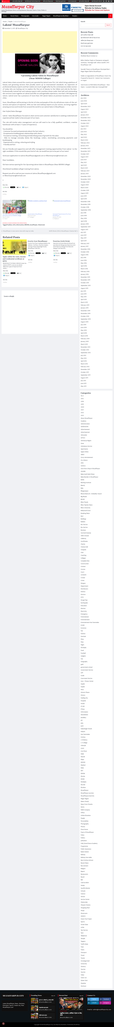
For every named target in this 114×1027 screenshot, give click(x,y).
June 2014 (84, 327)
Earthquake (84, 603)
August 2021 (84, 157)
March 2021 (84, 168)
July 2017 (83, 232)
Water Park (84, 980)
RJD (82, 880)
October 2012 (85, 350)
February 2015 (85, 305)
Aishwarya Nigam (86, 441)
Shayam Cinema (85, 905)
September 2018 (86, 210)
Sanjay (83, 885)
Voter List (84, 978)
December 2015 (85, 277)
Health (83, 684)
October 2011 (85, 372)
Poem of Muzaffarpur (87, 832)
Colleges (83, 558)
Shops (82, 910)
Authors (83, 466)
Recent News (14, 16)
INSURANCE (84, 715)
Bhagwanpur (84, 491)
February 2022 (85, 143)
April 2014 (84, 333)
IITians (83, 709)
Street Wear (84, 924)
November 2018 (85, 204)
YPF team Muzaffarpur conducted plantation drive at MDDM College (12, 214)
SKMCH (83, 916)
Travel (82, 955)
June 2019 (84, 196)
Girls (14, 225)
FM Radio (83, 648)
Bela (82, 488)
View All (53, 995)
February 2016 (85, 271)
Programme (84, 846)
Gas (82, 659)
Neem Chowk (85, 801)
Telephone (84, 936)
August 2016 (84, 255)
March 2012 (84, 364)
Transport (84, 952)
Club (82, 552)
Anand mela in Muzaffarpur (35, 214)
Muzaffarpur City (18, 7)
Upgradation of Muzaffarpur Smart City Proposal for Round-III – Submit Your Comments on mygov (96, 78)
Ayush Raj (42, 1002)
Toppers (83, 941)
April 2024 (84, 104)
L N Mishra (84, 740)
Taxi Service (84, 930)
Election (83, 608)
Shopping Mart (85, 908)
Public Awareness (86, 849)
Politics (83, 838)
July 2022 (83, 129)
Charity (83, 544)
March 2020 (84, 188)
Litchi (82, 748)
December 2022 (85, 118)
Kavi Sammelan (85, 734)
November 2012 (85, 347)
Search (83, 21)
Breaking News (85, 513)
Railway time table (86, 857)
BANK (82, 480)
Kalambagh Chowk (86, 729)
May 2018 (84, 218)
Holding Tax (84, 698)
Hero (82, 689)
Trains (82, 950)
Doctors (83, 594)
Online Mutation (86, 815)
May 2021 (84, 162)
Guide (82, 675)
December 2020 (86, 176)
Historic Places (85, 692)
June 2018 (84, 215)
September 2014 (86, 319)
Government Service (87, 670)
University (84, 964)
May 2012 (84, 358)
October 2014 (85, 316)
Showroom (41, 225)
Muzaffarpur (84, 790)
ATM (82, 463)
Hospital (83, 701)
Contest (83, 566)
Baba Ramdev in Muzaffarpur (89, 477)
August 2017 (84, 229)
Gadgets (83, 656)
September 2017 (86, 227)
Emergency (84, 614)
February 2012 (85, 367)
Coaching (83, 555)
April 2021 (84, 165)
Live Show (84, 751)
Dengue (83, 583)
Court (82, 572)
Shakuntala (84, 902)
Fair (82, 631)
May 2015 (84, 297)
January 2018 (85, 224)
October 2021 (85, 154)
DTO (82, 597)
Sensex (83, 896)
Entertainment (85, 620)
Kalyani (83, 731)
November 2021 (85, 151)
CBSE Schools (85, 536)
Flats (82, 642)
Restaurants (84, 874)
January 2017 (84, 246)
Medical (83, 765)
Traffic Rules (84, 944)
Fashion (10, 223)
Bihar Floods (84, 502)
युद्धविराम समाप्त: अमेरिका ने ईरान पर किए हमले (71, 1014)
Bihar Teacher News (87, 505)
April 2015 (84, 299)
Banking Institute (86, 482)
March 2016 (84, 269)
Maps (82, 759)
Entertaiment (85, 617)
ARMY (82, 454)
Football (83, 653)
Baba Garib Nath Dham (88, 474)
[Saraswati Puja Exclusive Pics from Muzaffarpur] (64, 206)
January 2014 (85, 341)
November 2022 (86, 120)
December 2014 (85, 311)
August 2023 (84, 109)
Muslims (83, 787)
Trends (83, 958)
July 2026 (83, 98)
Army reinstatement (87, 457)
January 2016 (85, 274)
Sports (83, 922)
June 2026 (84, 101)
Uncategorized (85, 961)
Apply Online (84, 452)
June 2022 (84, 132)
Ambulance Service (86, 446)
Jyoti (82, 726)
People (25, 223)
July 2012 (83, 355)
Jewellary (83, 717)
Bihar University (85, 508)
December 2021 (85, 148)
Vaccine (83, 969)
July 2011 (83, 381)
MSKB (82, 779)
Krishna (83, 737)
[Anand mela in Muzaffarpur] (39, 206)
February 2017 (85, 243)
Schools (83, 891)
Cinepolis (83, 550)
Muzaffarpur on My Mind (60, 16)
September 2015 (86, 285)
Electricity (84, 611)
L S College (84, 743)
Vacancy (83, 966)
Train (82, 947)
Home (5, 16)
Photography (25, 16)
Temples (74, 16)
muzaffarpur (33, 225)
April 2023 (84, 112)
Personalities (84, 821)
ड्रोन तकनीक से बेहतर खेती (64, 1)
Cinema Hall (84, 547)
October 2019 (85, 190)
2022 (82, 413)
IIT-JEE (83, 706)
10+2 (82, 396)
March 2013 (84, 344)
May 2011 (83, 386)
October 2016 (85, 252)
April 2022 (84, 137)
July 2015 (83, 291)
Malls (82, 754)
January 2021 (85, 174)
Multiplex (83, 782)
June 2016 (84, 260)
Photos (83, 827)
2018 (82, 401)
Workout (83, 986)
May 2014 (84, 330)
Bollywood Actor (86, 510)
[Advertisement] (40, 42)
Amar (82, 443)
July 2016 (83, 257)
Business (5, 223)
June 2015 (84, 294)
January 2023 (85, 115)
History (83, 695)
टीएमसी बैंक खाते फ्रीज (43, 1007)
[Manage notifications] (3, 1023)
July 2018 (83, 213)
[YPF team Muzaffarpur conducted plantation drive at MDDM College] (14, 206)
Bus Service (84, 524)
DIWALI (83, 592)
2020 (82, 407)
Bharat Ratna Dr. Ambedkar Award (91, 494)
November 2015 (85, 280)
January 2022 (85, 146)
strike (82, 927)
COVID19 (83, 575)
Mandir (83, 757)
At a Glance (84, 460)
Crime (82, 580)
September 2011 (85, 375)
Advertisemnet (85, 432)
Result (82, 877)
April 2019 (84, 199)
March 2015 (84, 302)
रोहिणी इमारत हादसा (43, 1015)
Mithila (83, 773)
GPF (82, 673)
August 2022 (85, 126)
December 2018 (85, 201)
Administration (85, 424)
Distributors (84, 589)
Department (84, 586)
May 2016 (84, 263)
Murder (83, 785)
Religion (83, 868)
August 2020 (85, 185)
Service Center (85, 899)
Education (84, 606)
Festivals (83, 636)
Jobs (82, 723)
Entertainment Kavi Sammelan (90, 622)
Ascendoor (63, 1024)
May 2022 (84, 134)
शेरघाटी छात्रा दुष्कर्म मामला (40, 1)
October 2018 (85, 207)
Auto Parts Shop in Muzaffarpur (90, 468)
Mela (82, 768)
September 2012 (86, 353)
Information (15, 223)
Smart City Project (86, 919)
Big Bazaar (84, 496)
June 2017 (83, 235)
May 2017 (83, 238)
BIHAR (83, 499)
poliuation (84, 841)
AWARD (83, 471)
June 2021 (84, 160)
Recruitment (84, 866)
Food (82, 650)
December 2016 (85, 249)
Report (83, 871)
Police (82, 835)
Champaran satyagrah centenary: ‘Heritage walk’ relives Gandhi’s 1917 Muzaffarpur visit (95, 63)
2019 (82, 404)
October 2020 (85, 182)
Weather (83, 983)
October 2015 (85, 283)
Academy (83, 421)
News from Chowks (87, 804)
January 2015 (84, 308)
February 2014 (85, 339)
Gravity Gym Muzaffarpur (37, 241)
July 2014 (83, 325)
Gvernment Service (86, 678)
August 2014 (84, 322)
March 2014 (84, 336)
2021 (82, 410)
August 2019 (84, 193)
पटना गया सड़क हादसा (52, 1)
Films (82, 639)
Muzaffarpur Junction (87, 793)
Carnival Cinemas (86, 533)
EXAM (82, 625)
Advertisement (85, 429)
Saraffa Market (85, 888)
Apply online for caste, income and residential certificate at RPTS (14, 259)
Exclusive (83, 628)
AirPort (83, 438)
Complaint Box (85, 561)
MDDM (21, 223)
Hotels (83, 703)
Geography (84, 661)
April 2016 (84, 266)
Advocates (84, 435)
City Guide (35, 16)
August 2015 (84, 288)
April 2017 (84, 241)
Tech (82, 933)
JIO (82, 720)
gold (82, 664)
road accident (85, 882)
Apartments (84, 449)
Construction (85, 564)
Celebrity (83, 538)
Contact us (94, 56)
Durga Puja (84, 600)
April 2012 (84, 361)
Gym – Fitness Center (87, 681)
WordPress (77, 1024)
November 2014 (85, 313)
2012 (82, 399)
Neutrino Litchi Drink (61, 241)
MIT (82, 771)
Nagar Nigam (46, 16)
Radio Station (85, 852)
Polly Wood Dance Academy (89, 843)
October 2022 (85, 123)
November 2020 (86, 179)
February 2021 (85, 171)
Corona (83, 569)
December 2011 (85, 369)
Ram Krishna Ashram (87, 860)
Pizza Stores (84, 829)
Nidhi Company (85, 810)
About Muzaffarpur (87, 418)
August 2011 (84, 378)
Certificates (84, 541)
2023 (82, 415)
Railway (83, 855)
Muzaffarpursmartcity (87, 796)
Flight (82, 645)
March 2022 (84, 140)
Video (82, 975)
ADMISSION (84, 427)
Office (83, 813)
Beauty (83, 485)
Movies (83, 776)
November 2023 (86, 106)
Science (83, 894)
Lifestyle (83, 745)
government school (86, 667)
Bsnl (82, 516)
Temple (83, 938)
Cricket (83, 578)
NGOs (82, 807)
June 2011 (83, 383)
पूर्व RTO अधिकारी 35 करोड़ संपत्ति (46, 1000)
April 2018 (84, 221)
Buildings (83, 519)
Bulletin (83, 522)
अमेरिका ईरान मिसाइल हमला (27, 1)
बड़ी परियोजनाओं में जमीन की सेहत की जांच (12, 1)
